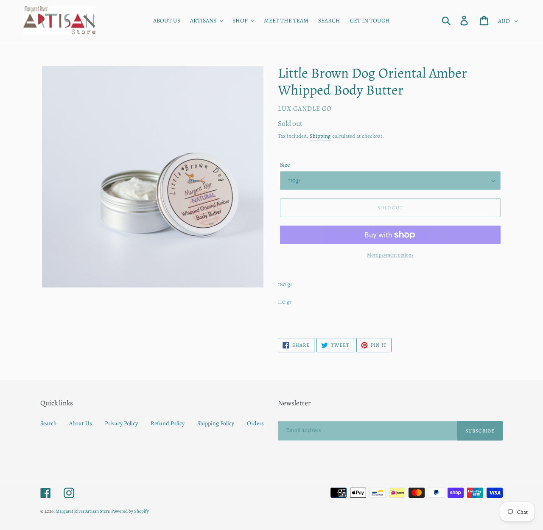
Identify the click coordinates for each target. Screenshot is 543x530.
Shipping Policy (215, 423)
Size (285, 165)
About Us (80, 423)
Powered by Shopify (130, 511)
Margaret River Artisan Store (83, 511)
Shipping (320, 135)
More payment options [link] (390, 254)
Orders (255, 423)
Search (48, 423)
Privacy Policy (121, 423)
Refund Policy (168, 423)
